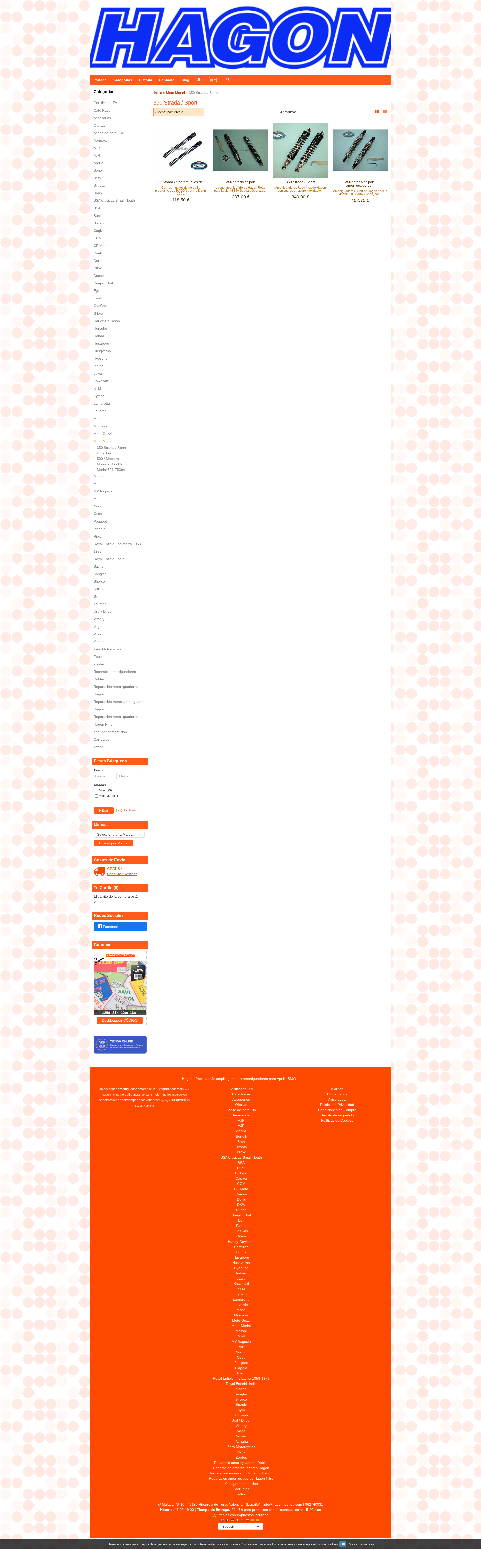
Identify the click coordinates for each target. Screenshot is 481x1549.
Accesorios (102, 118)
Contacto (167, 80)
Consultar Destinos (122, 874)
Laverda (100, 411)
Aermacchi (102, 140)
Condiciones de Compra (337, 1110)
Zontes (99, 664)
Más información (361, 1544)
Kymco (99, 396)
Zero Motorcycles (107, 649)
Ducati (99, 276)
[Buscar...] (228, 80)
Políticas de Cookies (337, 1120)
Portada (100, 80)
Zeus (98, 657)
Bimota (99, 185)
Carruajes (101, 739)
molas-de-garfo (142, 1094)
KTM (97, 388)
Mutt (97, 484)
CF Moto (100, 246)
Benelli (99, 170)
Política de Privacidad (337, 1105)
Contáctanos (337, 1094)
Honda (99, 336)
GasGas (100, 306)
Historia (145, 80)
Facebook (111, 927)
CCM (98, 238)
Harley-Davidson (107, 321)
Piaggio (99, 529)
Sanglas (100, 574)
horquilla (126, 1094)
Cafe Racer (103, 110)
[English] (222, 1520)
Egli (96, 291)
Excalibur (104, 453)
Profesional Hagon (120, 955)
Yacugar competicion (110, 732)
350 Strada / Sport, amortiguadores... (360, 183)
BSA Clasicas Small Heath (114, 200)
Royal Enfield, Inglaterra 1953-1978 (118, 547)
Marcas (100, 785)
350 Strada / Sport (111, 448)
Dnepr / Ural (103, 283)
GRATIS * (114, 869)
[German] (232, 1520)
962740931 (314, 1504)
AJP (97, 148)
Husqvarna (102, 351)
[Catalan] (258, 1520)
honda (115, 1094)
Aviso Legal (337, 1099)
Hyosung (101, 358)
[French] (227, 1520)
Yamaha (100, 642)
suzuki (139, 1105)
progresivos (179, 1094)
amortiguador (127, 1089)
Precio (99, 770)
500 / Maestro (108, 459)
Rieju (98, 536)
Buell (97, 216)
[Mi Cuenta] (199, 80)
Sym (97, 596)
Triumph (100, 604)
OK (342, 1544)
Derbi (98, 261)
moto (156, 1094)
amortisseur (146, 1089)
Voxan (98, 634)
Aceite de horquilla (108, 133)
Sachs (98, 566)
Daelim (99, 253)
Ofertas (99, 125)
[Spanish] (253, 1520)
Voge (98, 627)
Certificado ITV (105, 103)
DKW (98, 268)
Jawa (98, 373)
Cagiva (99, 231)
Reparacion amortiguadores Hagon (116, 690)
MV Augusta (103, 491)
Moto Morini (103, 441)
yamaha (149, 1105)
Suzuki (99, 589)
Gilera (98, 313)
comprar (162, 1089)
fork (187, 1089)
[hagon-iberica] (240, 37)
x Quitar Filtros (127, 810)
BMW (98, 193)
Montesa (100, 426)
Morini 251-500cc (111, 464)
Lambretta (102, 403)
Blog (185, 80)
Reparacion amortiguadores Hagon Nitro (116, 720)
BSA (97, 208)
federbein (177, 1089)
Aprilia (98, 163)
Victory (99, 619)
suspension (180, 1100)
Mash (98, 419)
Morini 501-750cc (111, 470)
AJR (97, 155)
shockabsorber (149, 1100)
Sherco (99, 581)
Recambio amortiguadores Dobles (115, 675)
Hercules (101, 328)
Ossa (98, 514)
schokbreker (108, 1100)
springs (165, 1100)
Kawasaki (101, 381)
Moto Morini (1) (109, 796)
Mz (96, 499)
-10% (138, 970)
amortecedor (108, 1089)
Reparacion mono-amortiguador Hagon (119, 705)
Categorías (122, 80)
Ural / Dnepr (103, 611)
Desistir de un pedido (337, 1115)
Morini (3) (105, 790)
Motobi (99, 476)
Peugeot (100, 521)
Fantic (98, 298)
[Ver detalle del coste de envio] (100, 872)
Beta (97, 178)
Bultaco (99, 223)
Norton (99, 506)
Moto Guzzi (103, 434)
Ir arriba (337, 1089)
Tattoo (98, 747)
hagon (106, 1094)
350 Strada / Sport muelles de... (181, 182)
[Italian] (237, 1520)
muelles (166, 1094)
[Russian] (248, 1520)
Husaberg (101, 343)
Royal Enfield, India (109, 559)
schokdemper (128, 1100)
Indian (98, 366)
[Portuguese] (243, 1520)
